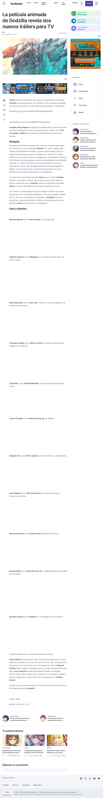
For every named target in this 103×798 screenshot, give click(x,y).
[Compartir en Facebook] (4, 100)
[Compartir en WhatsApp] (4, 115)
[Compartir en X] (4, 105)
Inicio (29, 3)
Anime (36, 3)
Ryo (41, 755)
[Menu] (4, 3)
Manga (75, 3)
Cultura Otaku (43, 3)
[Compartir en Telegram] (4, 110)
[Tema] (96, 3)
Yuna (18, 755)
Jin (3, 32)
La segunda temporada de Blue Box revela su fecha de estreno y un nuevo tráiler (34, 752)
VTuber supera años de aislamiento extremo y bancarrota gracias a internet (55, 721)
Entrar (89, 3)
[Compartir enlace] (4, 119)
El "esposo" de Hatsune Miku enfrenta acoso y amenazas (88, 150)
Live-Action (63, 3)
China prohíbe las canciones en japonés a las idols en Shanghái (20, 720)
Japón (56, 3)
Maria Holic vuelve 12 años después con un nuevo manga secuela (56, 752)
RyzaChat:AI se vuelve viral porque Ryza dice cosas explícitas (11, 752)
